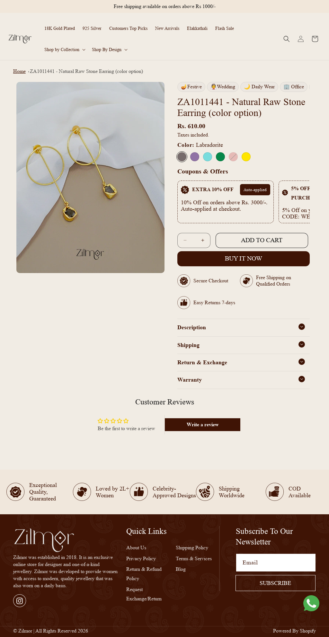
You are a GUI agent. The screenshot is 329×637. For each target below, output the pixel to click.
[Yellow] (246, 156)
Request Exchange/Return (144, 594)
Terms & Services (194, 558)
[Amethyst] (194, 156)
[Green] (220, 156)
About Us (136, 547)
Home (19, 71)
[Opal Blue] (207, 156)
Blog (181, 569)
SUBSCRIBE (275, 583)
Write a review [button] (203, 424)
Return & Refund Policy (144, 573)
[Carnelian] (233, 156)
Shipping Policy (192, 547)
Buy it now (243, 258)
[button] (64, 49)
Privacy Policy (141, 558)
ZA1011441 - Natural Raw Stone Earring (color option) (86, 71)
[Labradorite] (181, 156)
